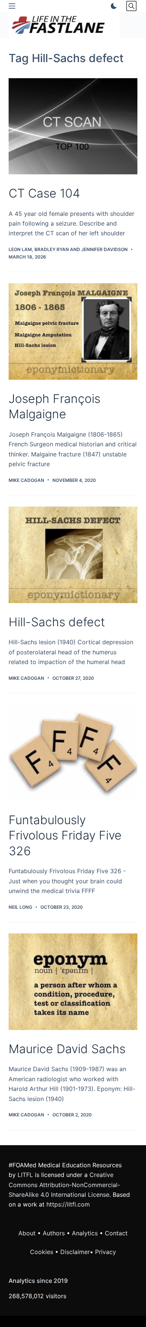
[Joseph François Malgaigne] (73, 331)
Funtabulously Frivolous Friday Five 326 (65, 835)
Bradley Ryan (51, 249)
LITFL (25, 1174)
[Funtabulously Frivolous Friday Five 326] (73, 752)
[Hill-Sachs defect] (73, 555)
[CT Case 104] (73, 126)
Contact (116, 1233)
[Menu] (12, 6)
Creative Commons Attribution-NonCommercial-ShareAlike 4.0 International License (64, 1184)
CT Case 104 (44, 193)
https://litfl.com (68, 1204)
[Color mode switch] (112, 6)
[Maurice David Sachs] (73, 981)
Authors (54, 1233)
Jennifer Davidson (104, 249)
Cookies (42, 1252)
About (27, 1233)
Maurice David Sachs (67, 1049)
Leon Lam (20, 249)
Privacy (105, 1252)
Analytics (85, 1233)
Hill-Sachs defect (57, 622)
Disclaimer (75, 1252)
